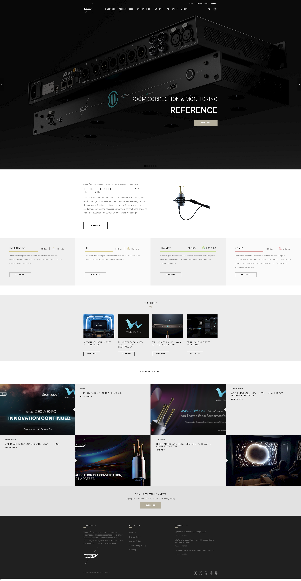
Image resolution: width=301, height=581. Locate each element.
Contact (213, 3)
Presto (107, 572)
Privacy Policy (168, 498)
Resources (172, 9)
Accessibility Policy (137, 545)
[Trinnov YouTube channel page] (216, 573)
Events (82, 389)
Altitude (95, 225)
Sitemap (132, 550)
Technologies (126, 9)
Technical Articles (237, 389)
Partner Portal (202, 3)
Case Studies (143, 9)
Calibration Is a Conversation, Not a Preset (33, 443)
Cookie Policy (135, 541)
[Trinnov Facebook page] (195, 573)
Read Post (85, 396)
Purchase (159, 9)
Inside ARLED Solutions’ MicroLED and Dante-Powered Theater (184, 445)
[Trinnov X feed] (200, 573)
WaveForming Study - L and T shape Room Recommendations (257, 394)
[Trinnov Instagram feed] (210, 573)
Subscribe (150, 505)
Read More (20, 275)
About (184, 9)
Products (110, 9)
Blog (191, 3)
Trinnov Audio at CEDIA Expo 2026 (101, 393)
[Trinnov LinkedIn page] (205, 573)
